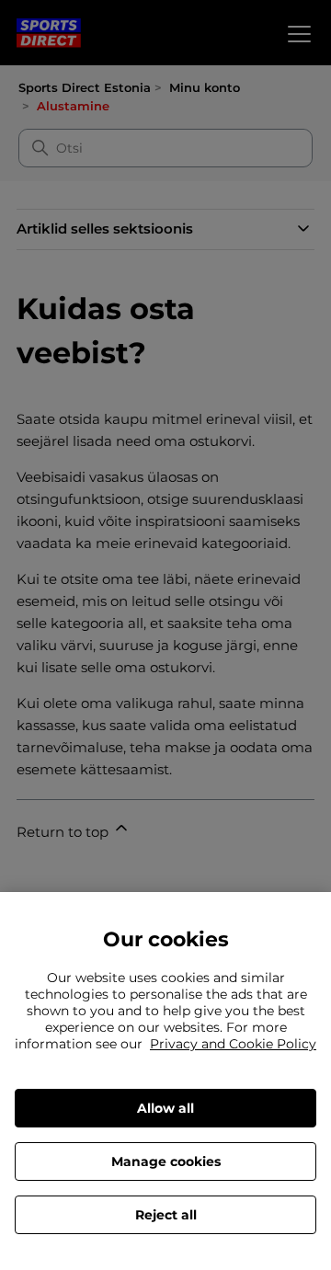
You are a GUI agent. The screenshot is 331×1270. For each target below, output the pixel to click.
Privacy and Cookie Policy (233, 1043)
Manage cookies (166, 1161)
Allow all (165, 1108)
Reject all (166, 1215)
